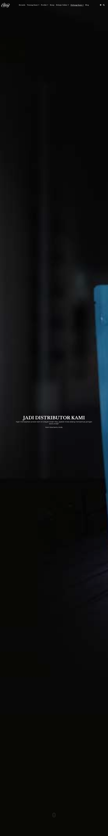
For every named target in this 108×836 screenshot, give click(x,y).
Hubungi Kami (76, 5)
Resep (52, 5)
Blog (87, 5)
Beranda (22, 5)
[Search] (104, 5)
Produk (44, 5)
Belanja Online (62, 5)
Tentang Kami (32, 5)
